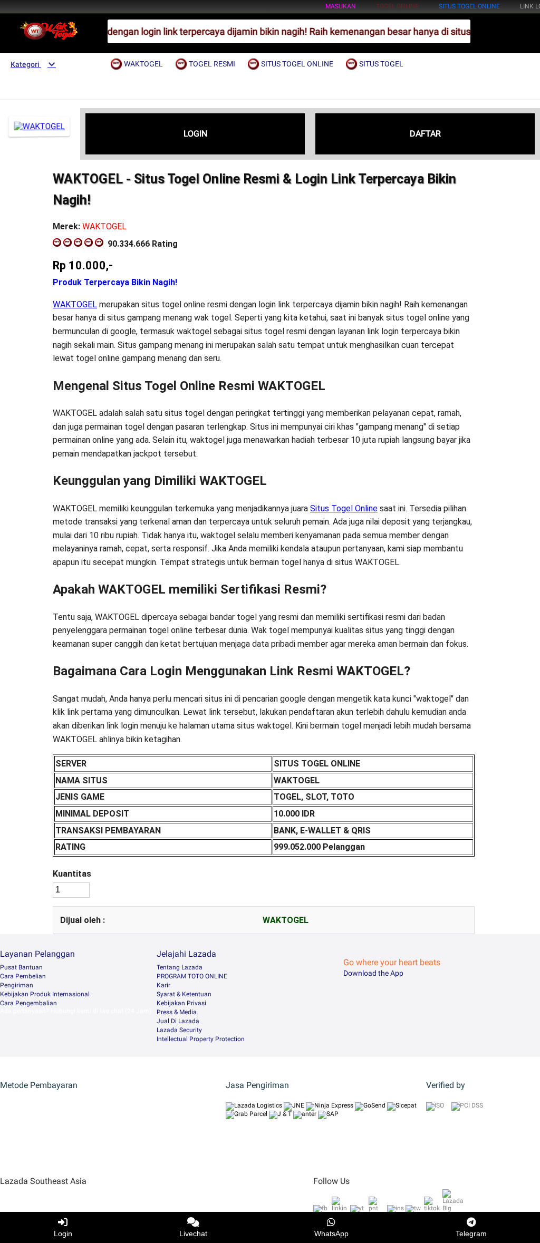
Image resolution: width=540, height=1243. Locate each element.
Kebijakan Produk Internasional (45, 994)
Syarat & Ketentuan (184, 994)
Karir (163, 985)
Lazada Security (179, 1030)
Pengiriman (16, 985)
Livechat (193, 1233)
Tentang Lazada (179, 967)
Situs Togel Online (344, 508)
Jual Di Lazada (178, 1021)
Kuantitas (72, 874)
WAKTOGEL (75, 304)
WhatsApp (331, 1233)
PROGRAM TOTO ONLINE (192, 976)
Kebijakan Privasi (181, 1003)
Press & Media (177, 1012)
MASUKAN (340, 6)
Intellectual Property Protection (201, 1039)
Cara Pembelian (23, 976)
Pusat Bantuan (21, 967)
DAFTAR (425, 134)
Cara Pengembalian (28, 1003)
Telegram (471, 1233)
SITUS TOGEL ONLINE (469, 6)
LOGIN (195, 134)
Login (63, 1233)
